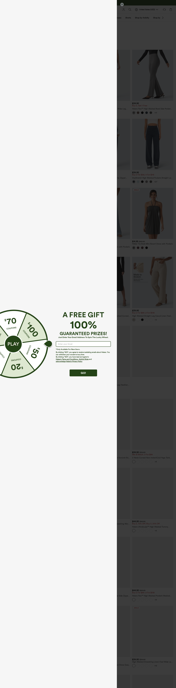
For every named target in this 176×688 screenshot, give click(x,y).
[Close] (122, 4)
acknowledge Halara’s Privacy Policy (69, 361)
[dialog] (88, 344)
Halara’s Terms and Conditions (67, 359)
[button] (13, 344)
